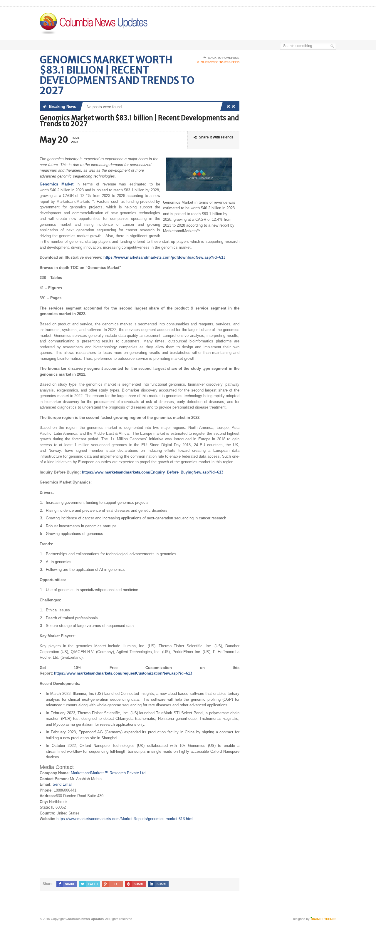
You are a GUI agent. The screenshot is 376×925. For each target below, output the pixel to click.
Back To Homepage (223, 57)
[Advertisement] (267, 21)
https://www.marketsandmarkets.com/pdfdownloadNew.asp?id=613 (164, 257)
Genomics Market (56, 184)
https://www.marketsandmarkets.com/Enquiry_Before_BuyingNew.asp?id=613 (152, 472)
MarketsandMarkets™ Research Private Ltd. (109, 773)
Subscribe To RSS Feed (220, 62)
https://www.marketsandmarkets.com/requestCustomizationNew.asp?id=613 (123, 673)
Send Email (62, 784)
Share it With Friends (216, 137)
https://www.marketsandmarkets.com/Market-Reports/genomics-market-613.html (124, 819)
